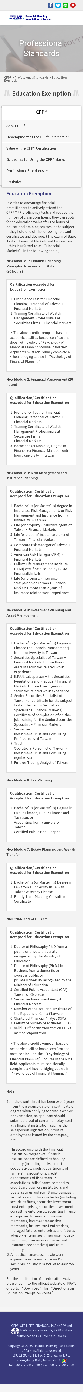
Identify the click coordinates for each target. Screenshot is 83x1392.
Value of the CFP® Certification (31, 148)
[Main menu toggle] (70, 18)
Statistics (13, 181)
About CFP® (16, 125)
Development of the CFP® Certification (38, 136)
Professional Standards (25, 170)
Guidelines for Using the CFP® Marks (35, 159)
